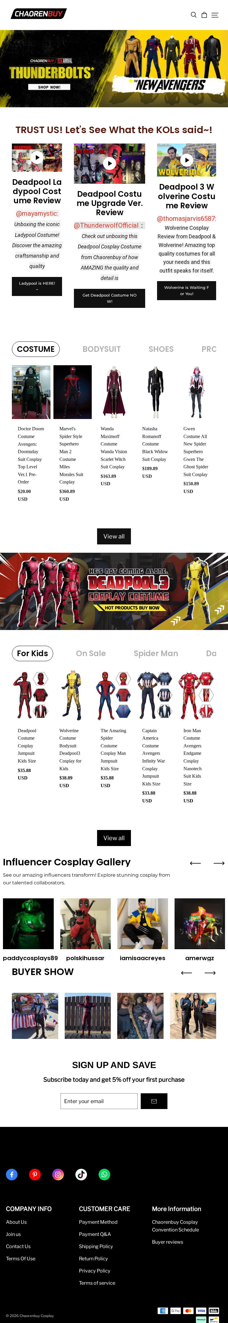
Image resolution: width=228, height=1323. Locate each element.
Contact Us (18, 1246)
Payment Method (98, 1222)
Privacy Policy (94, 1271)
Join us (13, 1234)
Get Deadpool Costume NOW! (110, 298)
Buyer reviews (167, 1242)
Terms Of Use (20, 1258)
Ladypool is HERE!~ (37, 286)
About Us (16, 1222)
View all (114, 536)
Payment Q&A (95, 1234)
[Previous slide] (195, 863)
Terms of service (97, 1283)
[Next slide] (219, 863)
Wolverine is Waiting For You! (186, 290)
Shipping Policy (96, 1246)
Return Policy (93, 1258)
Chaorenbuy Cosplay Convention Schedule (175, 1226)
